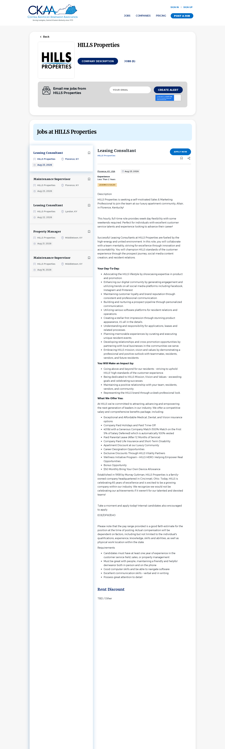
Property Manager (47, 231)
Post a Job (182, 15)
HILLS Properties (106, 155)
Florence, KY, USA (106, 171)
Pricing (161, 15)
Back (46, 36)
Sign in (175, 7)
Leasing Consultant (48, 153)
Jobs (127, 15)
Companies (143, 15)
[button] (189, 158)
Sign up (188, 7)
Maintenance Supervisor (51, 179)
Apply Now (180, 152)
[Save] (89, 153)
